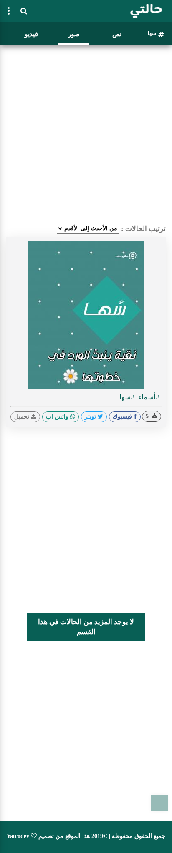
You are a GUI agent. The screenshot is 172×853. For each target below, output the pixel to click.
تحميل (22, 417)
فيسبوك (123, 417)
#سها (126, 397)
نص (116, 34)
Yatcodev (18, 836)
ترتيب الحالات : (143, 229)
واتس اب (58, 417)
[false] (8, 10)
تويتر (91, 417)
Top (159, 803)
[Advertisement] (86, 134)
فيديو (31, 34)
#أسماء (148, 397)
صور (74, 34)
